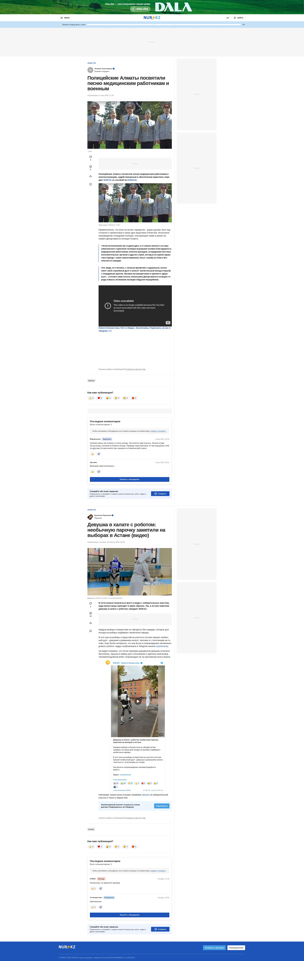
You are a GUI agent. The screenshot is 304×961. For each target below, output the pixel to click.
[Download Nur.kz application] (152, 7)
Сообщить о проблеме (214, 948)
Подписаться (162, 806)
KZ (228, 18)
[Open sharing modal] (90, 176)
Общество (91, 63)
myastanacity (162, 646)
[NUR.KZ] (152, 18)
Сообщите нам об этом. (135, 369)
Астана (91, 829)
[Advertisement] (152, 42)
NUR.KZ (108, 180)
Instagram (162, 494)
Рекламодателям (236, 948)
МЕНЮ (66, 18)
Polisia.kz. (132, 180)
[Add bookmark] (91, 184)
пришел (145, 795)
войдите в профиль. (158, 431)
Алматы (91, 381)
